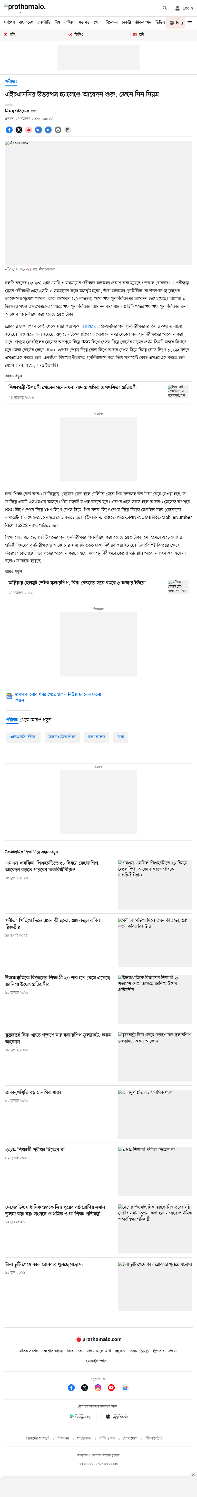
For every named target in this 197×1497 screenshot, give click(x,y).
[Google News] (125, 1388)
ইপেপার (158, 1351)
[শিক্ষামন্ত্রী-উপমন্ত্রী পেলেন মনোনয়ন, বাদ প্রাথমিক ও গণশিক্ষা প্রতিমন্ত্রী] (178, 391)
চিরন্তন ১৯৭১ (139, 1351)
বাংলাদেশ (26, 22)
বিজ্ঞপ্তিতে (89, 326)
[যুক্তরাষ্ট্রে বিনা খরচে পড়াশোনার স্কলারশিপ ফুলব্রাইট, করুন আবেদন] (155, 1056)
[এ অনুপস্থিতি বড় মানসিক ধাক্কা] (155, 1114)
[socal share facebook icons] (10, 133)
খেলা (98, 22)
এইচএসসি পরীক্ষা (23, 737)
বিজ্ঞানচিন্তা (75, 1351)
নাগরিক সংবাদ (27, 1351)
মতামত (84, 22)
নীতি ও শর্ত (107, 1438)
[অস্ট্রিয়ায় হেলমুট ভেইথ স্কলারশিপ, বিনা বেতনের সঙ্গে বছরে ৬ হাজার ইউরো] (178, 587)
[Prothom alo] (26, 8)
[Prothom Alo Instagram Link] (100, 1389)
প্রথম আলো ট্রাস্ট (99, 1351)
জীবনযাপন (143, 22)
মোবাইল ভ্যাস (96, 1361)
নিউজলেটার (154, 1438)
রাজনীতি (44, 22)
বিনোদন (112, 22)
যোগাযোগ (130, 1438)
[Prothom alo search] (165, 8)
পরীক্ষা (11, 82)
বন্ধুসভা (120, 1351)
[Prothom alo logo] (98, 1341)
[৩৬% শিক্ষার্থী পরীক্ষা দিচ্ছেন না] (155, 1171)
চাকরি (126, 22)
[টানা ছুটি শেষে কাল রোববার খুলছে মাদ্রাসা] (155, 1286)
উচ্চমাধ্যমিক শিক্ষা (62, 737)
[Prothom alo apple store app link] (117, 1417)
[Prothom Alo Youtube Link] (114, 1389)
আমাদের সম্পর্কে (37, 1438)
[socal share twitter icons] (20, 133)
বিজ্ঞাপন (63, 1438)
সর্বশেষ (9, 22)
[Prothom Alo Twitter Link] (87, 1389)
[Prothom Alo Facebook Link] (74, 1389)
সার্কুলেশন (84, 1438)
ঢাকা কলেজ (96, 737)
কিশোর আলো (52, 1351)
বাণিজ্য (69, 22)
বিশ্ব (57, 22)
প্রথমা (173, 1351)
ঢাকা (120, 737)
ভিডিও (160, 22)
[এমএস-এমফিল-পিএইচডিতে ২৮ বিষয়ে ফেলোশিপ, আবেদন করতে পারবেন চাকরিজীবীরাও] (155, 884)
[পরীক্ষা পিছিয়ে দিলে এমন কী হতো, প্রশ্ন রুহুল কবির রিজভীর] (155, 942)
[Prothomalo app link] (80, 1417)
